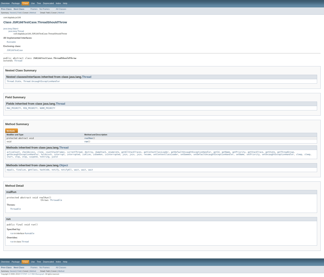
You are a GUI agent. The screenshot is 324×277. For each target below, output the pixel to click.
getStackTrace (255, 152)
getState (270, 152)
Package (16, 3)
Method (33, 13)
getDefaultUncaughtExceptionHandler (191, 152)
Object (63, 165)
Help (65, 3)
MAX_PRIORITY (14, 108)
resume (147, 154)
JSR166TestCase (15, 50)
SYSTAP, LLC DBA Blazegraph (32, 274)
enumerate (113, 152)
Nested (13, 13)
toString (44, 157)
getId (216, 152)
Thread (18, 60)
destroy (89, 152)
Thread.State (14, 81)
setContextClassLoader (165, 154)
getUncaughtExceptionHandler (23, 154)
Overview (5, 3)
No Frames (44, 9)
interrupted (73, 154)
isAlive (86, 154)
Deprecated (48, 3)
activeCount (13, 152)
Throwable (56, 200)
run (86, 141)
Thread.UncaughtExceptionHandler (41, 81)
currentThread (74, 152)
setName (240, 154)
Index (58, 3)
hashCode (44, 170)
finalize (21, 170)
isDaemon (97, 154)
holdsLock (46, 154)
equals (10, 170)
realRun (88, 138)
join (125, 154)
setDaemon (185, 154)
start (10, 157)
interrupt (59, 154)
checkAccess (28, 152)
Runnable (11, 42)
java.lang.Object (10, 29)
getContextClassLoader (156, 152)
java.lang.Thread (16, 31)
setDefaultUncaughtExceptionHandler (213, 154)
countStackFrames (55, 152)
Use (33, 3)
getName (226, 152)
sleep (299, 154)
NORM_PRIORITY (47, 108)
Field (19, 13)
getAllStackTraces (131, 152)
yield (55, 157)
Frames (34, 9)
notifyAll (66, 170)
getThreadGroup (285, 152)
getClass (32, 170)
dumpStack (100, 152)
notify (55, 170)
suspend (33, 157)
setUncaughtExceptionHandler (278, 154)
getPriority (238, 152)
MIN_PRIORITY (30, 108)
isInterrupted (112, 154)
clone (40, 152)
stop (17, 157)
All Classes (61, 9)
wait (76, 170)
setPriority (253, 154)
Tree (39, 3)
